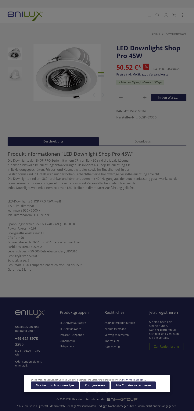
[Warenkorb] (174, 15)
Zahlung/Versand (115, 329)
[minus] (120, 97)
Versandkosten (86, 406)
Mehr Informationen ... (134, 379)
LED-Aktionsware (70, 329)
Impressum (112, 341)
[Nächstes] (103, 95)
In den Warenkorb (171, 97)
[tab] (53, 141)
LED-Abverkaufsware (73, 323)
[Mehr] (182, 15)
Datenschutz (112, 347)
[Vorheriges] (94, 95)
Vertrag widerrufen (117, 335)
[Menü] (149, 15)
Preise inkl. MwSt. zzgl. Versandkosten (143, 74)
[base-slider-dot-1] (101, 72)
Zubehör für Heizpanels (67, 343)
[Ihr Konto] (166, 15)
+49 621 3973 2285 (26, 341)
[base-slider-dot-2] (101, 76)
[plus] (144, 97)
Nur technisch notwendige (55, 385)
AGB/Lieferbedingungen (120, 323)
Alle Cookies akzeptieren (133, 385)
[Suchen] (157, 15)
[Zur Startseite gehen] (25, 15)
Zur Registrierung (166, 346)
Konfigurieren (95, 385)
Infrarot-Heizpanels (72, 335)
